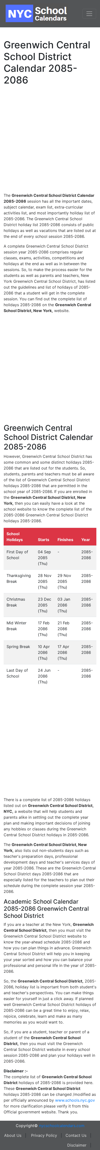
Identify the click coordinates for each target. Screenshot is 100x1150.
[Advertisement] (50, 138)
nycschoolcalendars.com (61, 1125)
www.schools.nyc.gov (75, 1100)
